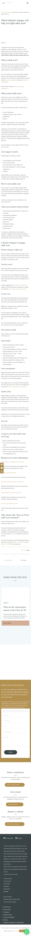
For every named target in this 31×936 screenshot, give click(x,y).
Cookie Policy (7, 907)
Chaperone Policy (8, 914)
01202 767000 (6, 544)
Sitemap (6, 920)
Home (2, 12)
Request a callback (13, 824)
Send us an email (13, 804)
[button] (27, 3)
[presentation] (13, 635)
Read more (7, 623)
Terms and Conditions (9, 917)
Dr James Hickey (26, 550)
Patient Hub (8, 12)
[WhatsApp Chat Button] (26, 931)
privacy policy (15, 931)
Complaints (6, 912)
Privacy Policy (7, 909)
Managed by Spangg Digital (17, 922)
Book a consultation (13, 784)
